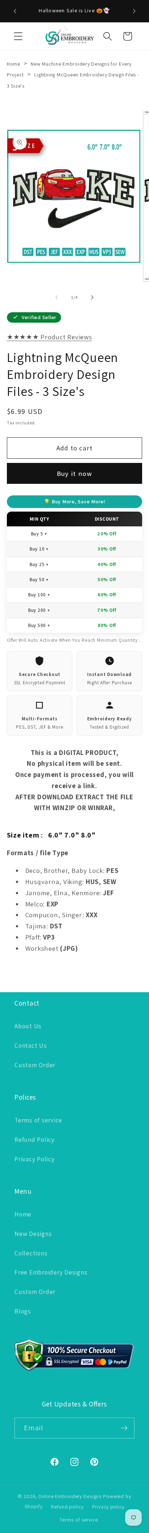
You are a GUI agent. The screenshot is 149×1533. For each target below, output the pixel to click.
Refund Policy (34, 1139)
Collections (30, 1253)
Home (13, 64)
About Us (28, 1026)
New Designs (33, 1233)
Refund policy (67, 1506)
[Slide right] (93, 297)
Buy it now (75, 473)
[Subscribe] (124, 1428)
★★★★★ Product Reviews (49, 336)
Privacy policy (108, 1506)
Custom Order (34, 1065)
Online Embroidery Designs (70, 1496)
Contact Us (30, 1045)
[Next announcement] (134, 11)
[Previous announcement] (15, 11)
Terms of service (38, 1120)
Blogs (22, 1311)
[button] (18, 36)
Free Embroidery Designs (50, 1272)
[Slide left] (57, 297)
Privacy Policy (34, 1159)
